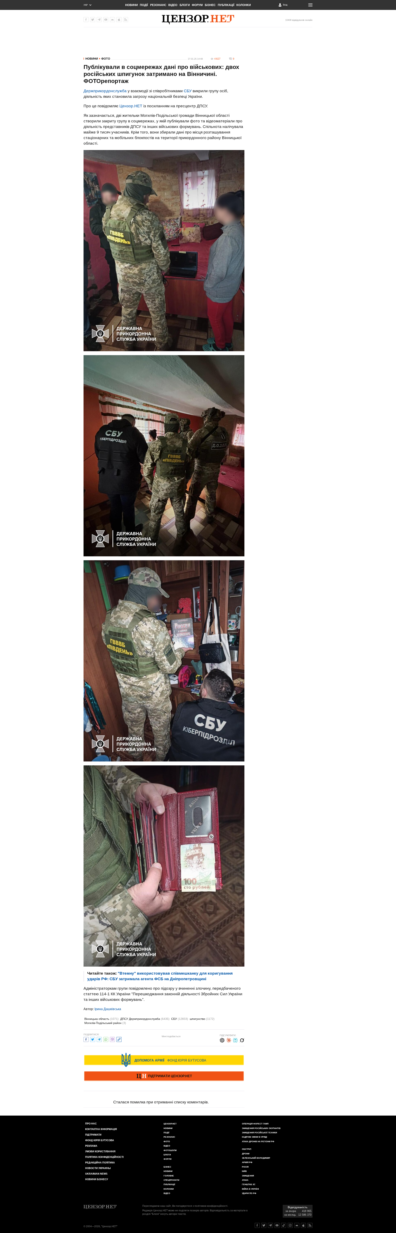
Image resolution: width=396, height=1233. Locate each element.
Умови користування (100, 1151)
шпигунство (202, 1018)
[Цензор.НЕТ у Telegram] (99, 19)
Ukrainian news (96, 1173)
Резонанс (158, 5)
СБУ (188, 91)
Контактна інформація (101, 1129)
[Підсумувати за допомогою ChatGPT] (222, 1039)
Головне (169, 1176)
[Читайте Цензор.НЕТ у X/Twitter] (263, 1225)
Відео (172, 5)
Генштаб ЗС (248, 1184)
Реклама (91, 1145)
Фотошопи (170, 1150)
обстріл (246, 1149)
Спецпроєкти (171, 1180)
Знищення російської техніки (259, 1132)
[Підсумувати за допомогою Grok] (241, 1039)
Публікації (226, 5)
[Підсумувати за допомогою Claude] (228, 1039)
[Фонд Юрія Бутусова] (164, 1060)
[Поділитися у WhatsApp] (105, 1039)
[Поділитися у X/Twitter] (92, 1039)
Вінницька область (101, 1018)
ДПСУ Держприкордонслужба (145, 1018)
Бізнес (210, 5)
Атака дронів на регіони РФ (258, 1141)
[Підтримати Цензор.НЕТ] (164, 1076)
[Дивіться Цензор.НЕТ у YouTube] (277, 1225)
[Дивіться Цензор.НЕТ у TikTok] (283, 1225)
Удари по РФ (249, 1193)
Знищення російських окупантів (261, 1128)
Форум (197, 5)
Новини (131, 5)
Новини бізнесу (96, 1179)
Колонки (243, 5)
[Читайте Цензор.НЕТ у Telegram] (270, 1225)
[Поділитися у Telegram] (99, 1039)
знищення (248, 1176)
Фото (105, 58)
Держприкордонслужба (105, 91)
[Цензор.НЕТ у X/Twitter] (92, 19)
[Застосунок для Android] (112, 19)
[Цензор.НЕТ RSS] (125, 19)
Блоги (185, 5)
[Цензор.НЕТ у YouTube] (105, 19)
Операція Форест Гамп (255, 1124)
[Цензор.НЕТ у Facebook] (86, 19)
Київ (244, 1171)
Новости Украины (98, 1168)
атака (245, 1180)
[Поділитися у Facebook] (86, 1039)
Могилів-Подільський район (105, 1023)
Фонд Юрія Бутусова (99, 1140)
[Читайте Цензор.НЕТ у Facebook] (257, 1225)
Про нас (91, 1123)
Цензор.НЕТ (130, 106)
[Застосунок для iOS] (119, 19)
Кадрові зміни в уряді (254, 1137)
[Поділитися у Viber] (112, 1039)
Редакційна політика (100, 1162)
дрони (245, 1154)
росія (245, 1167)
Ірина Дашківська (107, 1009)
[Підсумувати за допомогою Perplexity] (235, 1039)
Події (144, 5)
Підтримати (93, 1134)
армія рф (247, 1162)
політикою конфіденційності (210, 1206)
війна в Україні (250, 1189)
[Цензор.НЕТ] (198, 19)
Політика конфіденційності (104, 1157)
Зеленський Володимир (256, 1158)
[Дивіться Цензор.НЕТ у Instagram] (290, 1225)
